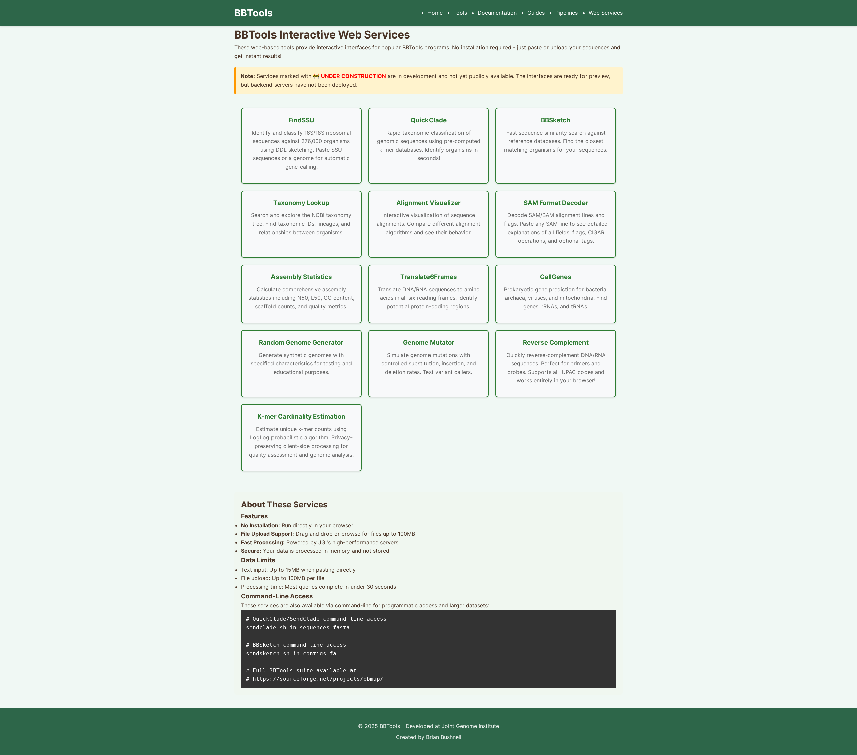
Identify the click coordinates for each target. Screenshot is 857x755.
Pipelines (566, 12)
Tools (460, 12)
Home (435, 12)
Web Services (606, 12)
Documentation (497, 12)
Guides (536, 12)
